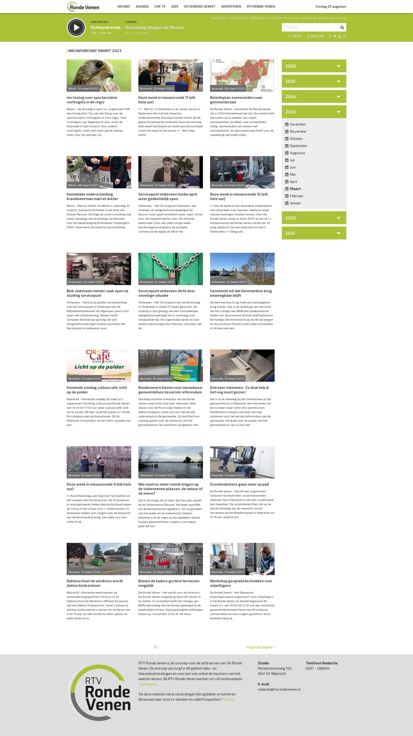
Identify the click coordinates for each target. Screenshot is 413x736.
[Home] (83, 6)
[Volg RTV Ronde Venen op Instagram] (344, 36)
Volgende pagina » (260, 647)
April (293, 181)
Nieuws (124, 6)
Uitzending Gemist (199, 6)
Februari (296, 196)
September (298, 145)
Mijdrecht (291, 18)
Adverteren (231, 6)
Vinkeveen (308, 18)
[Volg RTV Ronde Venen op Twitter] (334, 36)
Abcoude (221, 18)
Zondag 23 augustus (330, 6)
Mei (292, 174)
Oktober (296, 138)
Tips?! (297, 36)
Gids (174, 6)
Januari (295, 203)
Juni (292, 167)
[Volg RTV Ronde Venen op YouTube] (339, 36)
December (297, 124)
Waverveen (326, 18)
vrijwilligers (147, 684)
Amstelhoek (239, 18)
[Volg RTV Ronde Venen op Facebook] (329, 36)
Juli (292, 160)
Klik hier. (229, 699)
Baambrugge (259, 18)
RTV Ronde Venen (261, 6)
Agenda (142, 6)
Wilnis (341, 18)
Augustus (297, 153)
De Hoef (276, 18)
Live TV (159, 6)
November (298, 131)
